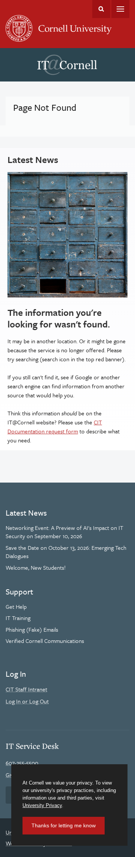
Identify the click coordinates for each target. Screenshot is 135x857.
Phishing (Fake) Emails (32, 629)
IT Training (18, 618)
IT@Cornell (67, 64)
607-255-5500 (22, 763)
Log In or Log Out (27, 701)
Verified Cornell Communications (45, 641)
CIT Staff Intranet (26, 689)
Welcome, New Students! (36, 567)
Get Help (16, 606)
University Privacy (42, 805)
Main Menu (120, 9)
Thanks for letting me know (64, 825)
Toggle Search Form (101, 9)
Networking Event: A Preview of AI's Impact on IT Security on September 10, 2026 (64, 532)
